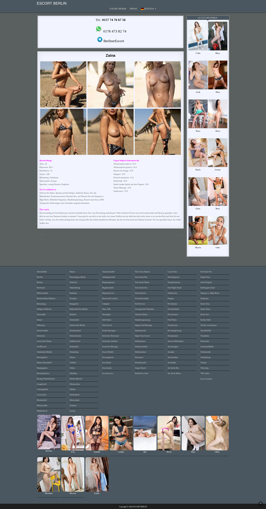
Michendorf (42, 400)
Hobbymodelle (141, 346)
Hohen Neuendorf (44, 362)
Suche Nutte (205, 309)
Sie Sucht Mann (174, 373)
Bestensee (41, 287)
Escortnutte (107, 368)
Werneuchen (75, 384)
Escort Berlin (118, 9)
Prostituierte (173, 325)
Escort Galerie (206, 379)
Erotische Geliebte (110, 341)
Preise (133, 9)
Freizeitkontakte (142, 298)
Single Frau (205, 277)
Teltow (72, 357)
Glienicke (41, 336)
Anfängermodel (108, 277)
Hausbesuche (140, 330)
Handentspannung (142, 320)
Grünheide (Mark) (44, 352)
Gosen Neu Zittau (44, 341)
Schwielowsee (75, 336)
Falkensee (41, 325)
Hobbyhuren (140, 341)
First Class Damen (142, 271)
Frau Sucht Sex (141, 287)
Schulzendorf (75, 330)
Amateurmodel (108, 271)
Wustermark (74, 400)
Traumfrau (204, 336)
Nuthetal (73, 282)
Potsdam (73, 298)
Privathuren (172, 304)
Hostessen (139, 357)
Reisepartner (173, 336)
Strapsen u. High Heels (209, 293)
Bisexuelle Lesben (110, 298)
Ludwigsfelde (42, 389)
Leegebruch (42, 384)
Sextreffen (172, 362)
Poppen (171, 298)
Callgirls (105, 304)
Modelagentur (173, 277)
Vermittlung (205, 357)
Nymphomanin (174, 282)
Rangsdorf (74, 304)
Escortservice (107, 373)
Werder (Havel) (76, 379)
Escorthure (106, 362)
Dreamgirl (106, 314)
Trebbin (73, 362)
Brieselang (41, 304)
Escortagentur (108, 357)
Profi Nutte (172, 320)
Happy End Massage (143, 325)
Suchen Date (205, 320)
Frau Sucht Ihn (141, 277)
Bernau (40, 282)
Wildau (73, 389)
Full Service (140, 304)
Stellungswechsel (207, 287)
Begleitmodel (108, 287)
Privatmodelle (173, 309)
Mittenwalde (42, 405)
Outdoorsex (172, 293)
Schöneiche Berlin (77, 325)
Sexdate (171, 352)
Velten (72, 368)
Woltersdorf (74, 395)
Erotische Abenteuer (110, 336)
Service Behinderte (175, 341)
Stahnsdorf (74, 346)
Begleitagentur (108, 282)
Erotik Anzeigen (109, 330)
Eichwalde (41, 314)
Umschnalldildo (207, 346)
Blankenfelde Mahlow (46, 298)
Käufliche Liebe (141, 373)
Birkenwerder (42, 293)
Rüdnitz (73, 314)
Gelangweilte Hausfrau (144, 309)
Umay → (179, 235)
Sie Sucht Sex (206, 271)
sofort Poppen (206, 282)
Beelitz (40, 277)
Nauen (72, 271)
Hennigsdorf (42, 357)
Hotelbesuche (140, 362)
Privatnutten (173, 314)
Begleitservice (108, 293)
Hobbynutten (140, 352)
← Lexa (41, 235)
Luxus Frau (41, 395)
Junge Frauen (140, 368)
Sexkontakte (173, 357)
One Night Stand (174, 287)
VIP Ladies (205, 373)
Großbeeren (41, 346)
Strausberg (74, 352)
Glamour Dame (141, 314)
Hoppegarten (42, 368)
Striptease (204, 298)
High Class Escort (142, 336)
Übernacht (204, 341)
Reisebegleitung (174, 330)
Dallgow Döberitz (44, 309)
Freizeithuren (140, 293)
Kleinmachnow (43, 373)
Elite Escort (107, 325)
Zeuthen (73, 405)
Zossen (72, 411)
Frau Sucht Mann (142, 282)
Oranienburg (75, 287)
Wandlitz (73, 373)
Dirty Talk (106, 309)
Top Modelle (205, 330)
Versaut (203, 362)
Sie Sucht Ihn (173, 368)
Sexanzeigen (173, 346)
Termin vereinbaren (208, 325)
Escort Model (107, 352)
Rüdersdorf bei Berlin (79, 309)
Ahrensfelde (42, 271)
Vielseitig (204, 368)
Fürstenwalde (42, 330)
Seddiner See (75, 341)
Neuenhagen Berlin (78, 277)
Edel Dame (106, 320)
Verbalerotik (205, 352)
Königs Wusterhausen (46, 379)
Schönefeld (74, 320)
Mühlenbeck (42, 411)
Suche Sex (204, 314)
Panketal (73, 293)
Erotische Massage (110, 346)
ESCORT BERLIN (51, 3)
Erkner (39, 320)
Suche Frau (205, 304)
